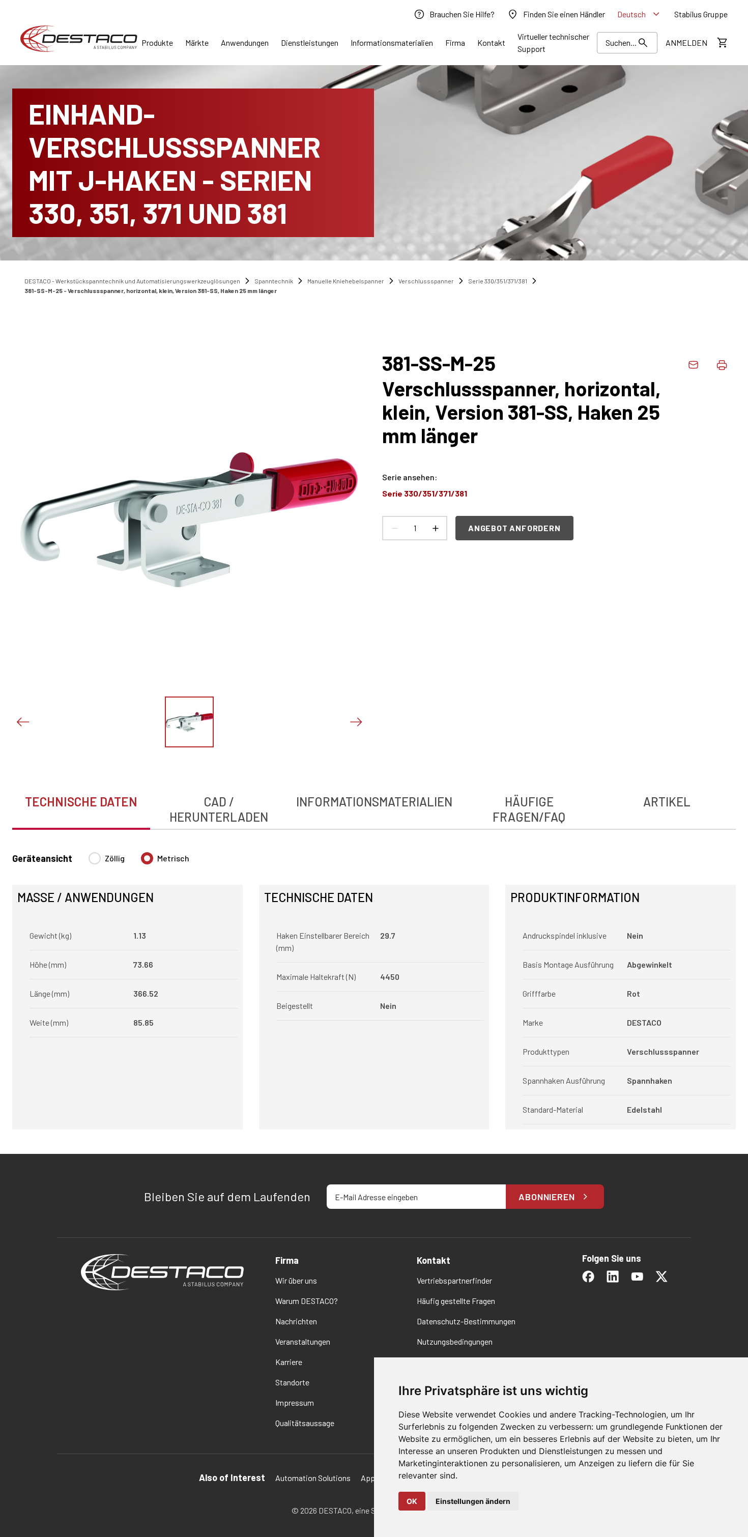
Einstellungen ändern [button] (473, 1501)
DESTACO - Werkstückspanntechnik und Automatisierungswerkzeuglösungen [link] (132, 280)
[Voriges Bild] (22, 722)
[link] (454, 14)
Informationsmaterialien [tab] (374, 801)
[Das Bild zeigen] (189, 722)
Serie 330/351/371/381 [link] (497, 280)
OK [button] (412, 1501)
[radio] (95, 858)
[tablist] (374, 804)
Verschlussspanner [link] (426, 280)
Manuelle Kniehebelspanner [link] (345, 280)
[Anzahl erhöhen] (435, 528)
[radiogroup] (139, 862)
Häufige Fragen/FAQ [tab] (529, 809)
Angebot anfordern (514, 528)
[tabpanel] (374, 984)
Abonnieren (547, 1196)
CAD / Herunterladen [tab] (218, 809)
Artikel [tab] (667, 801)
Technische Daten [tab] (81, 801)
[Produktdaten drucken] (721, 365)
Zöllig (115, 858)
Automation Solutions (313, 1478)
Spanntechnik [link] (273, 280)
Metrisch (173, 858)
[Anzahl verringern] (394, 528)
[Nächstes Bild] (356, 722)
